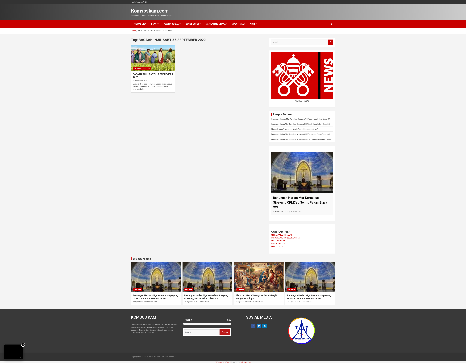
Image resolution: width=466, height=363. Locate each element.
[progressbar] (207, 324)
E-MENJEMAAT (238, 24)
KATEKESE (137, 68)
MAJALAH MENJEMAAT (216, 24)
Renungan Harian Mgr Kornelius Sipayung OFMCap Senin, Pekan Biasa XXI (300, 134)
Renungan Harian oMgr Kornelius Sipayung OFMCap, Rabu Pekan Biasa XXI (300, 119)
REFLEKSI (146, 68)
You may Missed (142, 258)
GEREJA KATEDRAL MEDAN (281, 235)
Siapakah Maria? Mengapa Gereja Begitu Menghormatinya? (294, 129)
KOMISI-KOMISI (192, 24)
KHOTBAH (277, 190)
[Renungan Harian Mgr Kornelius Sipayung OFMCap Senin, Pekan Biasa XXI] (302, 153)
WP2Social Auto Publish (223, 362)
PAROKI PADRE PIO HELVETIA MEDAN (285, 238)
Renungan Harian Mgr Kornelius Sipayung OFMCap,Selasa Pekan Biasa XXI (300, 124)
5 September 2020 (140, 80)
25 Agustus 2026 (190, 302)
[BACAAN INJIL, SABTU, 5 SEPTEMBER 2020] (153, 58)
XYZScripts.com (245, 362)
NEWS (154, 24)
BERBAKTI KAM (277, 247)
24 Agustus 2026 (242, 302)
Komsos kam (152, 302)
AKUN (252, 24)
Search (330, 42)
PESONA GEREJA (171, 24)
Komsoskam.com (150, 11)
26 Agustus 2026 (139, 302)
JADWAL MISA (139, 24)
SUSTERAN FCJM (278, 241)
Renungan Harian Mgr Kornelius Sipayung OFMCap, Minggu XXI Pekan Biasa (301, 139)
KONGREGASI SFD (278, 244)
